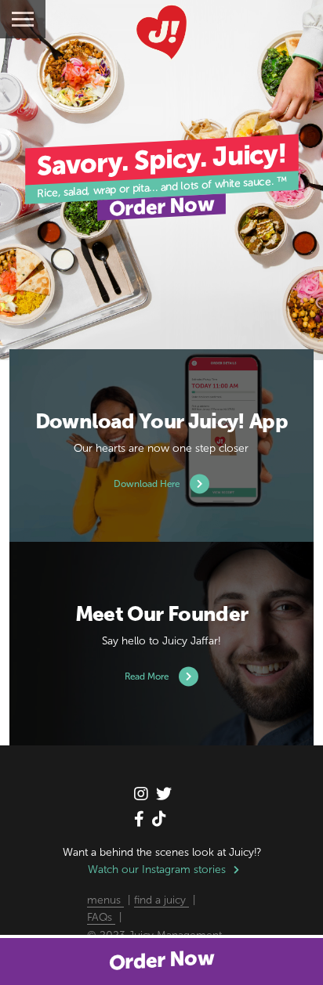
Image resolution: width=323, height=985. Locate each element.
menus (105, 900)
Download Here (148, 483)
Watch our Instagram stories (157, 869)
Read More (148, 676)
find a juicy (161, 900)
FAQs (101, 917)
